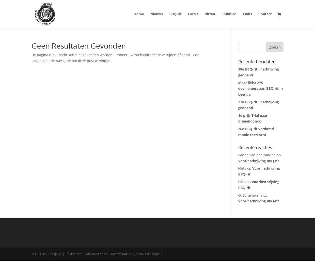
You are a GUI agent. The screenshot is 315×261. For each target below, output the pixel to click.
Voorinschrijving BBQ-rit (258, 160)
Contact (265, 14)
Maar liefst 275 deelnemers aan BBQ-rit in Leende (260, 88)
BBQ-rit (175, 14)
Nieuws (156, 14)
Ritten (210, 14)
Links (247, 14)
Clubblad (228, 14)
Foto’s (193, 14)
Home (139, 14)
